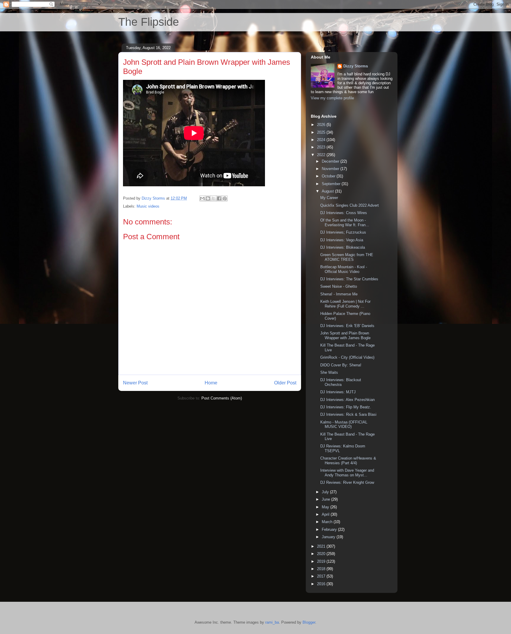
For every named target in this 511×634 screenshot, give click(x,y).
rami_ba (272, 622)
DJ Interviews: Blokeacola (342, 247)
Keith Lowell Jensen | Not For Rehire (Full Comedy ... (345, 303)
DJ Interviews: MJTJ (338, 392)
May (326, 507)
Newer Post (135, 382)
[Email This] (202, 198)
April (326, 514)
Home (211, 382)
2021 (321, 546)
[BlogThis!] (208, 198)
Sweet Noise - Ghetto (338, 286)
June (326, 499)
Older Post (285, 382)
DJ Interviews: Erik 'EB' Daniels (347, 326)
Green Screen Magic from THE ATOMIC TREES (346, 257)
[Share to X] (213, 198)
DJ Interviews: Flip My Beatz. (345, 407)
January (329, 537)
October (329, 176)
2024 (321, 140)
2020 (321, 553)
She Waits (329, 372)
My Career (329, 197)
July (326, 492)
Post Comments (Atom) (221, 398)
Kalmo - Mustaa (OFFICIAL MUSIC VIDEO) (343, 424)
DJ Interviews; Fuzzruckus (343, 232)
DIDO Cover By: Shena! (340, 365)
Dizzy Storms (355, 66)
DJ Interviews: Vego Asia (341, 240)
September (332, 184)
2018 (321, 569)
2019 (321, 561)
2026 (321, 124)
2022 (321, 155)
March (328, 522)
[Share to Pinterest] (225, 198)
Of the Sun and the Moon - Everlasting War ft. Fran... (344, 222)
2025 (321, 132)
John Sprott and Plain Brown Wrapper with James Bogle (345, 335)
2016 (321, 584)
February (330, 529)
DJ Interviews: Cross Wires (343, 213)
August (328, 191)
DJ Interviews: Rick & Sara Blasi (348, 414)
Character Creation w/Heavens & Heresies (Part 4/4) (348, 460)
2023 (321, 147)
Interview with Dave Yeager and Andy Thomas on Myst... (347, 472)
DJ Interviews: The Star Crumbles (349, 279)
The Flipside (148, 22)
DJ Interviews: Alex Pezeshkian (347, 399)
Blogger (309, 622)
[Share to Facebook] (219, 198)
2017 (321, 576)
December (331, 161)
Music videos (148, 206)
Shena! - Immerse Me (339, 294)
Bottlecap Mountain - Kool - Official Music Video (343, 269)
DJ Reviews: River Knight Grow (347, 482)
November (331, 168)
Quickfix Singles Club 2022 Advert (349, 205)
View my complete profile (332, 98)
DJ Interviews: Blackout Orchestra (340, 382)
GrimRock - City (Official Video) (347, 357)
